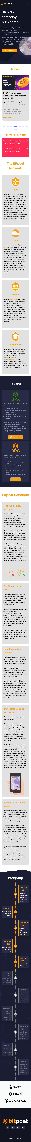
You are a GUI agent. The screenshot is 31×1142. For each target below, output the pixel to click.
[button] (4, 126)
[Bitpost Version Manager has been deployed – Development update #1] (15, 82)
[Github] (23, 1127)
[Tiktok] (13, 1127)
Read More (7, 115)
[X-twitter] (7, 1127)
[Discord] (18, 1127)
